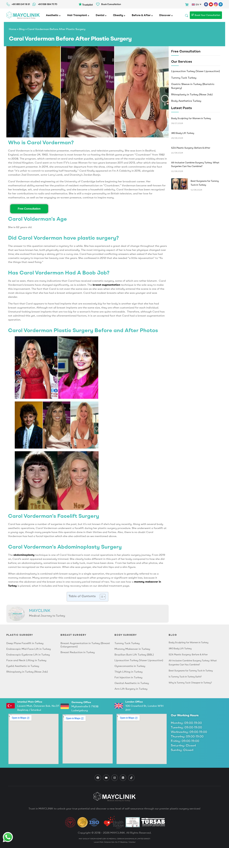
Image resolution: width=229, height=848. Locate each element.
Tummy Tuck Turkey (183, 77)
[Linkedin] (221, 4)
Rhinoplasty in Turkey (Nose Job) (192, 94)
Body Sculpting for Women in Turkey (188, 642)
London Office (134, 701)
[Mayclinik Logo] (23, 15)
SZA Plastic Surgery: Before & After (188, 654)
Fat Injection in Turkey (128, 677)
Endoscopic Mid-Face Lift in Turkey (28, 648)
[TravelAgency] (133, 822)
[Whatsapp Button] (8, 837)
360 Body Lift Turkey (180, 648)
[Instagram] (216, 4)
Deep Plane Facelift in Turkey (24, 643)
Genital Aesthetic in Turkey (131, 683)
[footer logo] (114, 796)
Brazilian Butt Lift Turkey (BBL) (134, 654)
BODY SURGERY (125, 634)
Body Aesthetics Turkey (186, 100)
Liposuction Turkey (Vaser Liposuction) (195, 71)
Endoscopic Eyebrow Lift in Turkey (28, 654)
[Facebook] (206, 4)
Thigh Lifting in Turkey (128, 671)
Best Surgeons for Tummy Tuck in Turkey (191, 670)
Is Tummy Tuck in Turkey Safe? (185, 676)
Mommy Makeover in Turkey (132, 648)
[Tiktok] (131, 777)
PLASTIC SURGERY (19, 634)
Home (12, 29)
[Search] (186, 15)
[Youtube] (211, 4)
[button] (101, 597)
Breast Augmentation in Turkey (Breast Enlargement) (85, 644)
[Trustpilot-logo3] (85, 4)
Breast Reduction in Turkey (78, 652)
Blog (22, 29)
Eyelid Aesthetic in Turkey (22, 666)
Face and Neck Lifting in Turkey (26, 660)
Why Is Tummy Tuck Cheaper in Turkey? (190, 682)
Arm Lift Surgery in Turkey (130, 688)
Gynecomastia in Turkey (129, 666)
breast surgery (73, 634)
